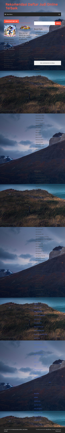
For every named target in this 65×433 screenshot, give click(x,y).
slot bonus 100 (40, 234)
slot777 (38, 280)
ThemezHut (58, 431)
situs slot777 (37, 420)
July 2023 (38, 156)
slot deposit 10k (40, 251)
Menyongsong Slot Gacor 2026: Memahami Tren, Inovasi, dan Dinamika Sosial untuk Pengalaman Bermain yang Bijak (47, 43)
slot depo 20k (39, 246)
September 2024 (40, 123)
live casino (38, 193)
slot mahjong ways (41, 263)
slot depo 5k (39, 248)
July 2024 (38, 127)
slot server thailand (39, 315)
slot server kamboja (41, 275)
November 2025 (40, 89)
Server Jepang (39, 215)
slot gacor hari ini (40, 256)
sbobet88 (38, 213)
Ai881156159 (22, 43)
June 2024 (38, 130)
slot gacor (38, 253)
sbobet (37, 210)
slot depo (38, 241)
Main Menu (9, 14)
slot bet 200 (39, 227)
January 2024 (39, 142)
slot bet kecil (39, 229)
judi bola (38, 189)
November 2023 (40, 147)
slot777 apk (39, 282)
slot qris (38, 268)
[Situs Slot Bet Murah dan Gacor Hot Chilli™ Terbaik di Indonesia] (25, 27)
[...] (15, 67)
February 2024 (39, 139)
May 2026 (38, 77)
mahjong (38, 196)
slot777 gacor (39, 284)
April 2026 (38, 80)
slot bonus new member (42, 236)
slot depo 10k (39, 244)
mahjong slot (39, 198)
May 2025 (38, 104)
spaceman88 (39, 292)
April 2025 (38, 106)
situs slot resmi (38, 369)
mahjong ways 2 (40, 203)
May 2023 (38, 161)
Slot (37, 222)
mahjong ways (39, 201)
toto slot (38, 294)
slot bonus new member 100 (43, 239)
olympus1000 (39, 208)
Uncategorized (40, 296)
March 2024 (39, 137)
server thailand (38, 416)
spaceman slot (40, 289)
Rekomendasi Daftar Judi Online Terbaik (32, 6)
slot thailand (39, 277)
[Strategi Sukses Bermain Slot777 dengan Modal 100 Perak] (10, 30)
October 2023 (39, 149)
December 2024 (40, 115)
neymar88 (38, 205)
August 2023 (39, 154)
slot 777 (38, 224)
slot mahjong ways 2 (41, 265)
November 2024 (40, 118)
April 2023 (38, 163)
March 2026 (39, 82)
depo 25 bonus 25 (40, 184)
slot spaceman (38, 343)
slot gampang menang (42, 260)
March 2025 (39, 108)
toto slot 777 (37, 319)
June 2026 (38, 75)
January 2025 (39, 113)
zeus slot (38, 299)
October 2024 (39, 120)
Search (36, 20)
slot (35, 358)
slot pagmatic (38, 323)
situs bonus (39, 217)
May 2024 (38, 132)
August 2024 (39, 125)
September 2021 (40, 166)
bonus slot (38, 181)
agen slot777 (39, 174)
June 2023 (38, 159)
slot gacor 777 (38, 350)
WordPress (48, 429)
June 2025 (38, 101)
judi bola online (40, 191)
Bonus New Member (41, 177)
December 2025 (40, 87)
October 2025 (39, 92)
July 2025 (38, 99)
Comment (12, 49)
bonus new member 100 (42, 179)
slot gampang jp (40, 258)
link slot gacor (38, 408)
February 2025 (39, 111)
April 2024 (38, 135)
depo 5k (38, 186)
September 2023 (40, 151)
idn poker (36, 393)
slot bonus (38, 232)
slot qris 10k (39, 270)
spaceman (38, 287)
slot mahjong (37, 311)
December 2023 (40, 144)
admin (5, 49)
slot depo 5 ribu (38, 412)
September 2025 (40, 94)
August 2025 (39, 96)
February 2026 (39, 84)
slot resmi (38, 272)
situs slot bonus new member (44, 220)
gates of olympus (39, 354)
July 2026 (38, 72)
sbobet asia (37, 401)
